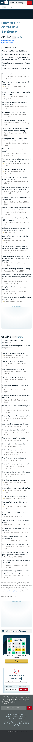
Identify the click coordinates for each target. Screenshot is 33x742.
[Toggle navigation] (2, 2)
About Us (16, 714)
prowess (15, 678)
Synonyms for (8, 43)
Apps (23, 714)
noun (20, 336)
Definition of (7, 41)
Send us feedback (12, 591)
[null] (21, 678)
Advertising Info (11, 716)
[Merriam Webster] (16, 671)
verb (19, 37)
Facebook (7, 723)
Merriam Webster (5, 699)
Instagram (26, 723)
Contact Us (22, 716)
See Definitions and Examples (16, 682)
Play (16, 661)
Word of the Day (16, 675)
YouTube (19, 723)
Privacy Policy (11, 718)
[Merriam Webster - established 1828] (6, 2)
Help (9, 714)
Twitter (13, 723)
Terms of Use (22, 718)
